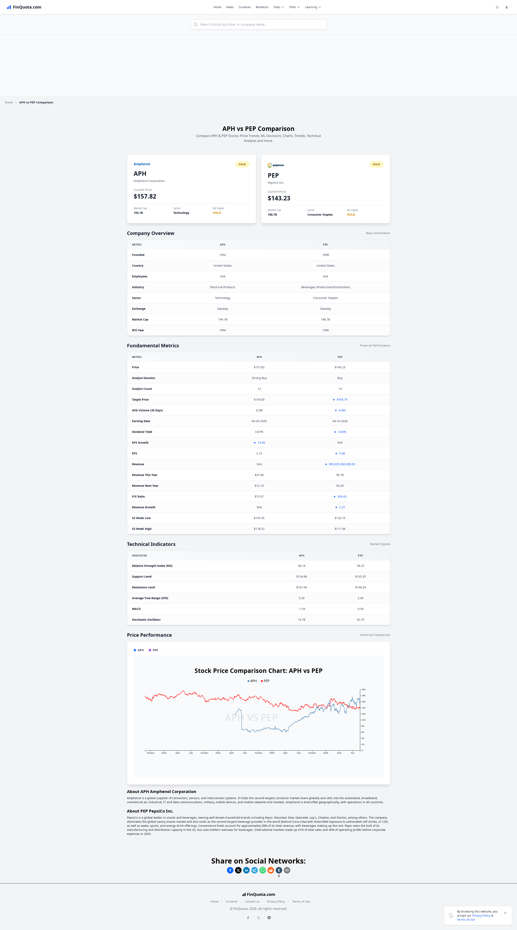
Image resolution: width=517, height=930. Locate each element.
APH (140, 173)
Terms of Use (301, 901)
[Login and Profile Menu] (506, 7)
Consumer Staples (320, 214)
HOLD (217, 213)
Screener (245, 7)
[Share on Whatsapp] (262, 870)
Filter (292, 7)
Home (217, 7)
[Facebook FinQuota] (248, 918)
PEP (273, 175)
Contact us (252, 901)
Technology (181, 213)
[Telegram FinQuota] (269, 918)
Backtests (262, 7)
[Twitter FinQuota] (259, 918)
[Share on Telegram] (254, 870)
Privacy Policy (276, 901)
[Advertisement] (258, 65)
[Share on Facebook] (230, 870)
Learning (311, 7)
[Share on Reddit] (271, 870)
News (230, 7)
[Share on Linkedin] (246, 870)
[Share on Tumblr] (279, 870)
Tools (276, 7)
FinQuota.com (261, 894)
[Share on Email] (287, 870)
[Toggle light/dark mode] (497, 7)
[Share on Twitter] (238, 870)
